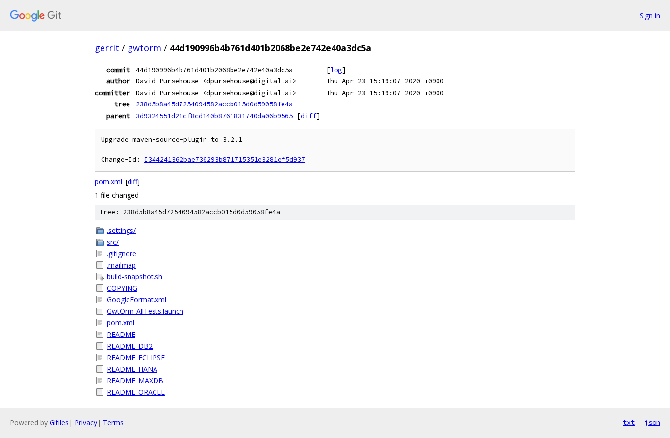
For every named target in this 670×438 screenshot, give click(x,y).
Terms (113, 422)
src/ (113, 242)
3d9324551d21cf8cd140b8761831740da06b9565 (214, 115)
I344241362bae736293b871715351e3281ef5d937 (224, 159)
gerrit (107, 47)
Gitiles (59, 422)
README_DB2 (130, 346)
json (652, 422)
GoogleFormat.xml (136, 299)
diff (308, 115)
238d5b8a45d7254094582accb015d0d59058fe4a (214, 104)
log (336, 69)
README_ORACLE (136, 392)
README (121, 334)
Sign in (650, 15)
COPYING (122, 288)
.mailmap (121, 265)
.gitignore (121, 253)
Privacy (86, 422)
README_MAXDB (135, 380)
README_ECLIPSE (136, 357)
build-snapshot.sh (134, 276)
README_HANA (132, 369)
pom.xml (108, 181)
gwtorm (144, 47)
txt (629, 422)
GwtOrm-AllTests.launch (145, 311)
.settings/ (121, 230)
